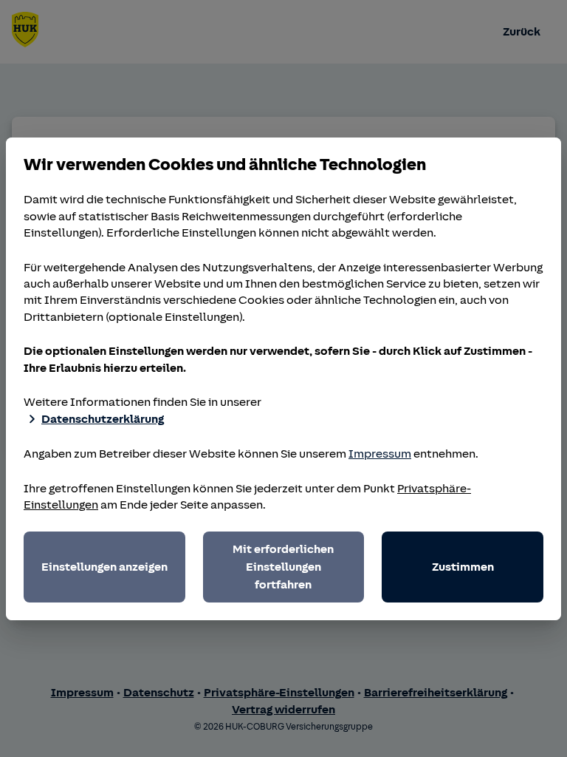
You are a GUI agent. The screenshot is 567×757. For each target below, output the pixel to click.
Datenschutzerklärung (102, 419)
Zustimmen (463, 567)
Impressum (379, 454)
